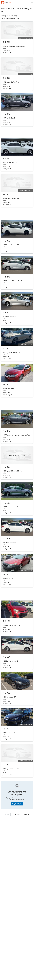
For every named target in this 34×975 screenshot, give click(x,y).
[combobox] (13, 18)
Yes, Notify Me (17, 804)
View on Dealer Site (24, 38)
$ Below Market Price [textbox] (12, 18)
